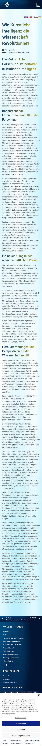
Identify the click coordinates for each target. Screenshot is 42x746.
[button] (39, 696)
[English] (25, 17)
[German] (31, 17)
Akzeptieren (21, 724)
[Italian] (34, 17)
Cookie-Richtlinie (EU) (10, 682)
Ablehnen (21, 730)
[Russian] (36, 17)
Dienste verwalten (20, 718)
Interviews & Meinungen (10, 654)
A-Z (5, 52)
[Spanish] (39, 17)
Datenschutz (7, 676)
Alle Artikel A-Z (8, 661)
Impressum (6, 679)
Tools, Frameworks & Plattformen (13, 638)
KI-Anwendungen (8, 635)
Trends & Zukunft (8, 648)
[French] (28, 17)
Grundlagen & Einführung (11, 658)
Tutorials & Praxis (8, 651)
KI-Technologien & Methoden (18, 52)
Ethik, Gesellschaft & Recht (11, 641)
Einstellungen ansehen (21, 736)
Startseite (6, 631)
